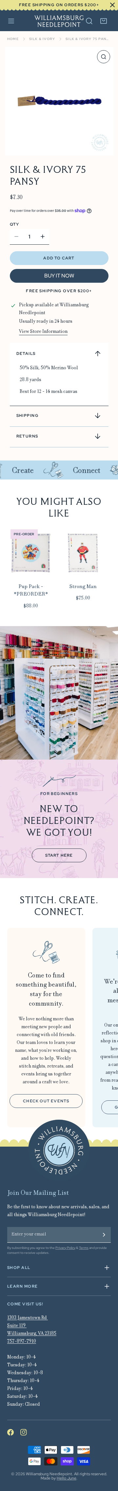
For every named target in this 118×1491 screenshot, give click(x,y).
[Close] (109, 5)
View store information (43, 332)
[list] (59, 101)
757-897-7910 (21, 1341)
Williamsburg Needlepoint (49, 1474)
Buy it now (59, 275)
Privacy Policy (65, 1248)
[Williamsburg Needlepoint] (59, 21)
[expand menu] (11, 21)
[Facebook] (13, 1432)
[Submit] (104, 1235)
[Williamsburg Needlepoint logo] (59, 1150)
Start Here (59, 855)
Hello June (66, 1478)
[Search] (89, 21)
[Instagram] (26, 1432)
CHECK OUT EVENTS (46, 1101)
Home (13, 39)
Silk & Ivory (42, 39)
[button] (103, 21)
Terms (83, 1248)
